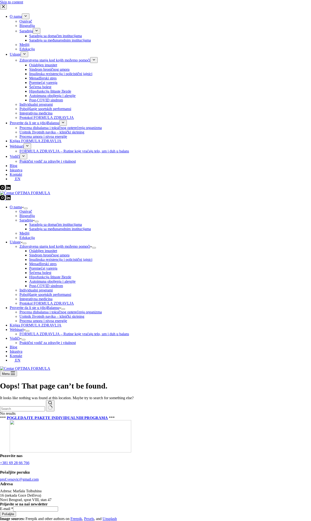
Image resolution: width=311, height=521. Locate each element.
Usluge (15, 242)
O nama (16, 207)
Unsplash (110, 519)
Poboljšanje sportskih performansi (45, 294)
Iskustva (16, 351)
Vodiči (15, 338)
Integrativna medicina (35, 299)
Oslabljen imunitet (43, 251)
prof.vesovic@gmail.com (19, 479)
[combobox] (22, 408)
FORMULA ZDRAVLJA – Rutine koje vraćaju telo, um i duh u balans (74, 334)
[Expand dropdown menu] (26, 208)
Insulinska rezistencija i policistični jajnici (60, 259)
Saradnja (26, 220)
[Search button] (50, 405)
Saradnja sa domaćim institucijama (55, 224)
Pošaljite (8, 514)
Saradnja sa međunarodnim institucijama (60, 229)
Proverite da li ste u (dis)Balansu (34, 308)
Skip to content (11, 2)
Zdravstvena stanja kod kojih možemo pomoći (54, 246)
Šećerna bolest (40, 273)
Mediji (24, 233)
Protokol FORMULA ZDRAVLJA (46, 303)
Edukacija (27, 238)
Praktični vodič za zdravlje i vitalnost (47, 343)
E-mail (6, 509)
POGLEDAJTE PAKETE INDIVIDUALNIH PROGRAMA (57, 418)
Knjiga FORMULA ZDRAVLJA (35, 325)
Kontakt (16, 356)
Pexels (89, 519)
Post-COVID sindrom (46, 286)
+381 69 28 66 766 (14, 463)
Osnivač (25, 211)
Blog (13, 347)
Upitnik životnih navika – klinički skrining (51, 316)
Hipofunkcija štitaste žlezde (50, 277)
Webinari (17, 329)
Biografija (27, 216)
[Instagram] (3, 199)
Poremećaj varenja (43, 268)
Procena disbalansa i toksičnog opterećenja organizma (60, 312)
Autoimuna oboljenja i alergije (52, 281)
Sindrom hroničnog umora (49, 255)
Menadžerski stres (43, 264)
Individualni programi (36, 290)
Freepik (76, 519)
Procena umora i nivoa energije (43, 321)
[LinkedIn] (8, 199)
